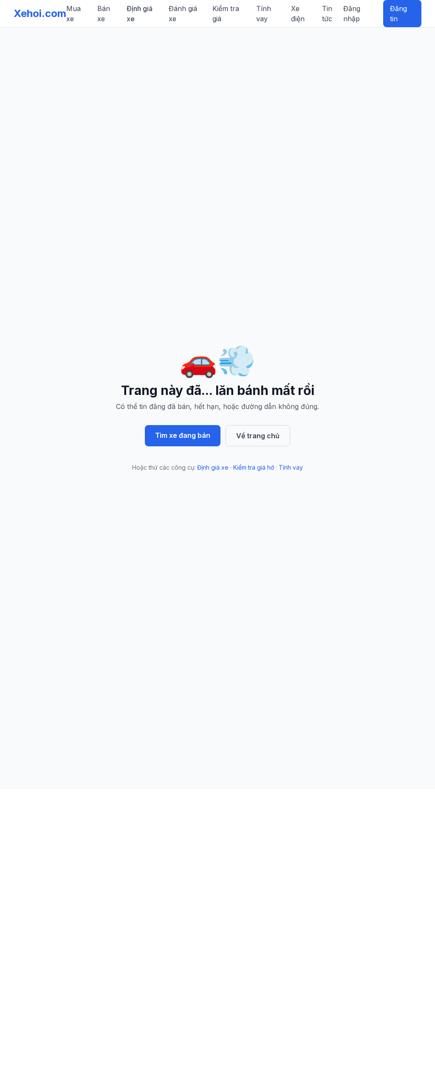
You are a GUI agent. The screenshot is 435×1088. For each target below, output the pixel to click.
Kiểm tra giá (225, 13)
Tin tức (327, 13)
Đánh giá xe (183, 13)
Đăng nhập (351, 13)
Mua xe (73, 13)
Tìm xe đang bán (182, 435)
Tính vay (263, 13)
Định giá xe (140, 13)
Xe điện (298, 13)
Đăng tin (398, 13)
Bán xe (103, 13)
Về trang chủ (258, 435)
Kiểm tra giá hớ (253, 467)
